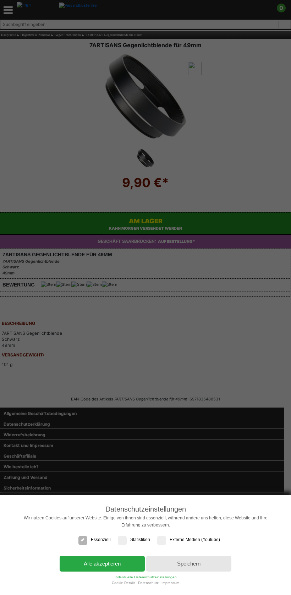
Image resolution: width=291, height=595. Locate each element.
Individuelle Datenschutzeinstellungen (146, 577)
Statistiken (140, 539)
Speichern (189, 564)
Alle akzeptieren (102, 564)
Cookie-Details (123, 583)
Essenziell (101, 539)
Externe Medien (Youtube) (195, 539)
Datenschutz (148, 583)
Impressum (170, 583)
